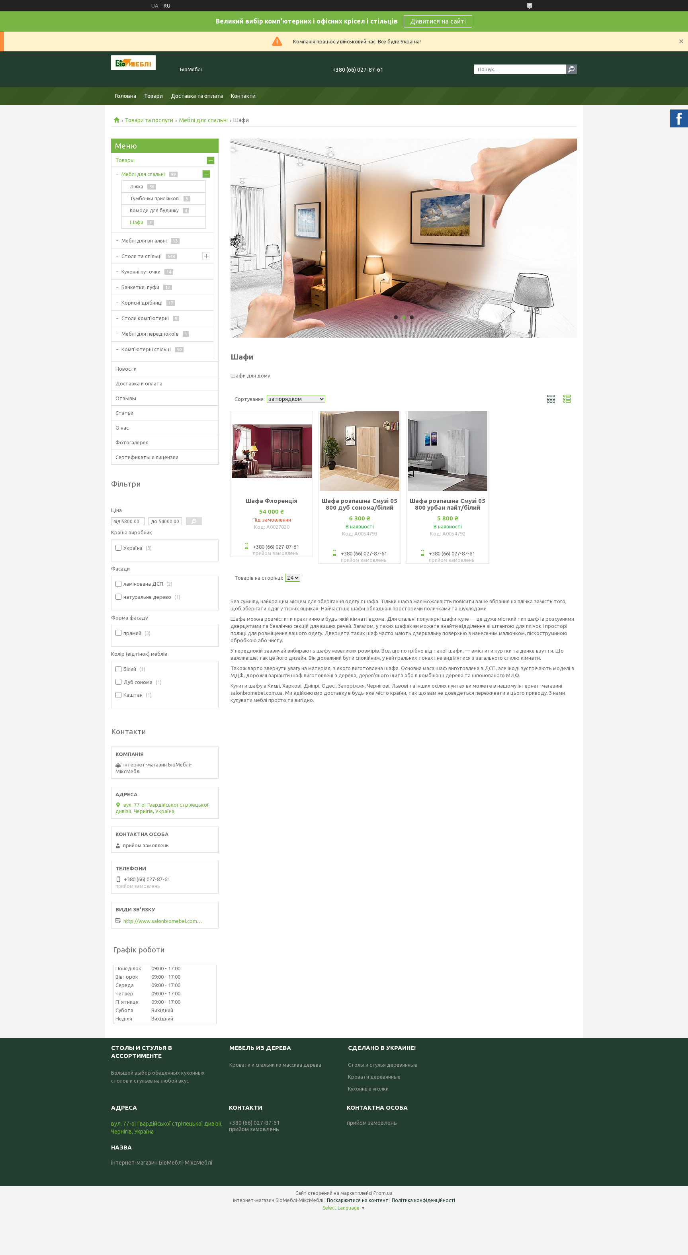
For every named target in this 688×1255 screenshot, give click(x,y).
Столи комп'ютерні (145, 318)
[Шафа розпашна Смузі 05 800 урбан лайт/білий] (448, 451)
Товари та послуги (149, 120)
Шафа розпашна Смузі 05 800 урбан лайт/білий (447, 504)
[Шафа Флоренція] (272, 451)
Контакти (243, 96)
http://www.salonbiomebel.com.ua (163, 921)
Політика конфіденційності (423, 1200)
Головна (125, 96)
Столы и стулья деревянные (382, 1064)
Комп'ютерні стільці (146, 349)
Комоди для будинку (154, 210)
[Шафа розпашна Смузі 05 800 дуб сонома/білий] (360, 451)
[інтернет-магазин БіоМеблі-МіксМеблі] (141, 69)
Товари (153, 96)
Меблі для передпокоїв (150, 333)
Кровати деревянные (374, 1076)
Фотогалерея (132, 442)
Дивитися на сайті (438, 21)
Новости (126, 368)
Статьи (124, 413)
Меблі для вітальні (144, 240)
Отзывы (125, 398)
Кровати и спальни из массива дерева (275, 1064)
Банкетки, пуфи (140, 287)
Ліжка (136, 186)
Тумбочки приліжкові (155, 198)
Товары (125, 160)
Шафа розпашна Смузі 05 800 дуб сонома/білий (359, 504)
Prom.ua (383, 1193)
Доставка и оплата (138, 383)
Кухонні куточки (140, 271)
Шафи (136, 222)
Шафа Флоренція (271, 500)
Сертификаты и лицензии (146, 457)
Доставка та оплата (197, 96)
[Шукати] (571, 69)
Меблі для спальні (203, 120)
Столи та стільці (141, 256)
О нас (122, 427)
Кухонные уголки (368, 1088)
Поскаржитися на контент (357, 1200)
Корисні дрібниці (141, 302)
